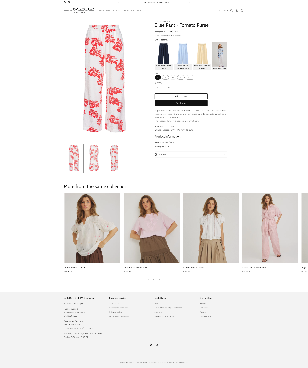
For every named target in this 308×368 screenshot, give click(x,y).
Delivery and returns (118, 308)
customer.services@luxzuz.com (80, 328)
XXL (190, 77)
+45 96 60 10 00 (72, 325)
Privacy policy (115, 312)
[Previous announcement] (118, 2)
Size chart (159, 312)
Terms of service (168, 362)
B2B (156, 303)
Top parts (204, 308)
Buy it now (181, 103)
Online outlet (206, 316)
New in (203, 303)
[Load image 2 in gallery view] (94, 158)
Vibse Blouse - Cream (75, 267)
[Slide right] (159, 279)
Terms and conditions (119, 316)
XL (181, 77)
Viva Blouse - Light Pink (135, 267)
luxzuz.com (130, 362)
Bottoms (204, 312)
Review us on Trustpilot (165, 316)
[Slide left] (148, 279)
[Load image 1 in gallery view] (73, 158)
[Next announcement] (189, 2)
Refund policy (142, 362)
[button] (116, 10)
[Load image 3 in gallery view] (114, 158)
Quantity (158, 83)
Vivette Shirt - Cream (193, 267)
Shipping (158, 35)
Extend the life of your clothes (168, 308)
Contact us (114, 303)
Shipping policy (182, 362)
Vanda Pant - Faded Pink (254, 267)
